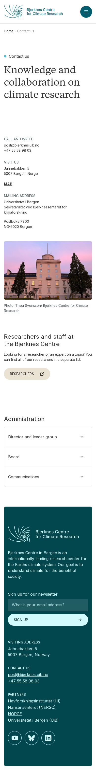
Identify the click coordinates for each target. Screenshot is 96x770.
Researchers (22, 374)
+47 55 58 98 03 (17, 150)
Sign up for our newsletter (33, 594)
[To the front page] (48, 534)
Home (9, 31)
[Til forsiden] (33, 11)
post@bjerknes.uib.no (21, 145)
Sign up (21, 620)
